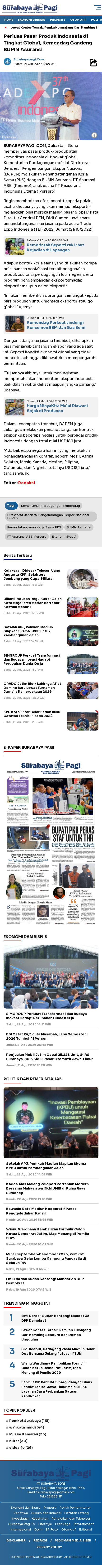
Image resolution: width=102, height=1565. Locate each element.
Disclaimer (16, 1540)
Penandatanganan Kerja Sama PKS (34, 527)
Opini (38, 1529)
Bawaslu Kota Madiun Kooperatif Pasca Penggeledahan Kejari (41, 1211)
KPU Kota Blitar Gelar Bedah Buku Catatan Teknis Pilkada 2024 (32, 714)
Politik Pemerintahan (75, 1508)
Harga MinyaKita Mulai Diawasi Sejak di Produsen (57, 408)
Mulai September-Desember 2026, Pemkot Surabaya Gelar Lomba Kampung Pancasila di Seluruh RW (46, 1258)
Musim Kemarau (27, 1434)
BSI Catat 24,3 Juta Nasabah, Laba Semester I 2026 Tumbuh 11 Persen (47, 1036)
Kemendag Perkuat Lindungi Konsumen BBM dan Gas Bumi (56, 325)
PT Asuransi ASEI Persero (26, 537)
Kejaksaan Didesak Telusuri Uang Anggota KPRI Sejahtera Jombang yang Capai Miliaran (32, 575)
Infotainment (84, 1524)
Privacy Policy (49, 1547)
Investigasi (19, 1518)
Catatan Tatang (76, 1513)
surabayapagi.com (29, 59)
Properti (50, 1508)
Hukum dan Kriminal (46, 1513)
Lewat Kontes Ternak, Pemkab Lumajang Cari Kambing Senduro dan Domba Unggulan (56, 1334)
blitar (18, 1441)
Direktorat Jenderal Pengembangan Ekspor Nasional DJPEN (48, 516)
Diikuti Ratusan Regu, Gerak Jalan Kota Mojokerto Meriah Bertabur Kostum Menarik (33, 603)
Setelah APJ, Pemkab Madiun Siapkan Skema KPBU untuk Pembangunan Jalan (28, 631)
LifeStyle (45, 1524)
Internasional (20, 1529)
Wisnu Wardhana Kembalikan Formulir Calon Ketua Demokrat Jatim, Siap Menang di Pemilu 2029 (47, 1233)
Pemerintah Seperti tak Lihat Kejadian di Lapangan (55, 248)
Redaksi (40, 1540)
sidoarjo (21, 1447)
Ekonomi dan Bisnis (26, 1508)
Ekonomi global (64, 537)
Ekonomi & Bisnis (31, 19)
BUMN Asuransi (79, 527)
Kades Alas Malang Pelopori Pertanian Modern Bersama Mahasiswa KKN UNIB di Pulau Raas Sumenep (47, 1188)
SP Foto (51, 1529)
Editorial (85, 1529)
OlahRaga (62, 1524)
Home (8, 19)
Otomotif (78, 19)
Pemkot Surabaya (29, 1421)
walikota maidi (26, 1427)
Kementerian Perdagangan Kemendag (50, 506)
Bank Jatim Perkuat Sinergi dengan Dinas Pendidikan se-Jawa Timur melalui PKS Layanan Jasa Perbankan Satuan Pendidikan (56, 1389)
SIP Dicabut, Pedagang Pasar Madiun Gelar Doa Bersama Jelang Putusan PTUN (58, 1351)
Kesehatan (40, 1518)
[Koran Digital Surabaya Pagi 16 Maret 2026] (51, 841)
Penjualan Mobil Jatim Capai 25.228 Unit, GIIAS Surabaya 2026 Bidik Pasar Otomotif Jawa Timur (49, 1057)
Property (57, 19)
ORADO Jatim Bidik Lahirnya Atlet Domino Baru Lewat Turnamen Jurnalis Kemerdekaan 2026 (32, 688)
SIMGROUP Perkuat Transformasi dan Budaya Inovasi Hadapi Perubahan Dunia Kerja (32, 659)
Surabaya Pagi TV (21, 1524)
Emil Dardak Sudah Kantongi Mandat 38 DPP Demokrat (45, 1281)
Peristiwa (21, 1513)
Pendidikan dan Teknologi (71, 1518)
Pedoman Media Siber (73, 1540)
